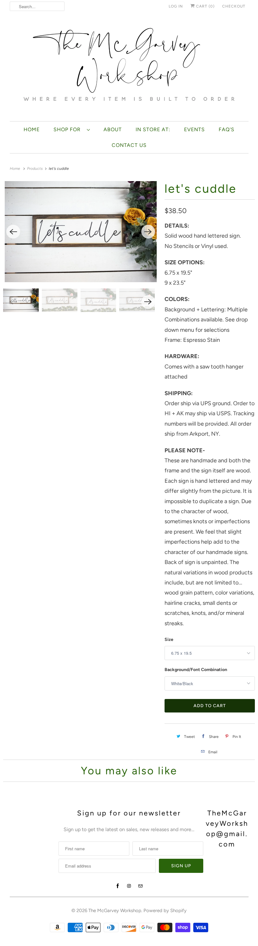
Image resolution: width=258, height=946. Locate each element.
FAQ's (226, 129)
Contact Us (129, 145)
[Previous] (13, 232)
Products (35, 168)
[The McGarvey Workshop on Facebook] (118, 886)
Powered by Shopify (165, 910)
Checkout (233, 6)
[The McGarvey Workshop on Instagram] (129, 886)
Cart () (205, 6)
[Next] (148, 232)
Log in (176, 6)
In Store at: (153, 129)
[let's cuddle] (81, 231)
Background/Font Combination (196, 669)
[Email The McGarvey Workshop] (140, 886)
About (113, 129)
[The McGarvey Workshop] (129, 68)
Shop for (68, 129)
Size (169, 639)
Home (32, 129)
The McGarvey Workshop (114, 910)
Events (194, 129)
